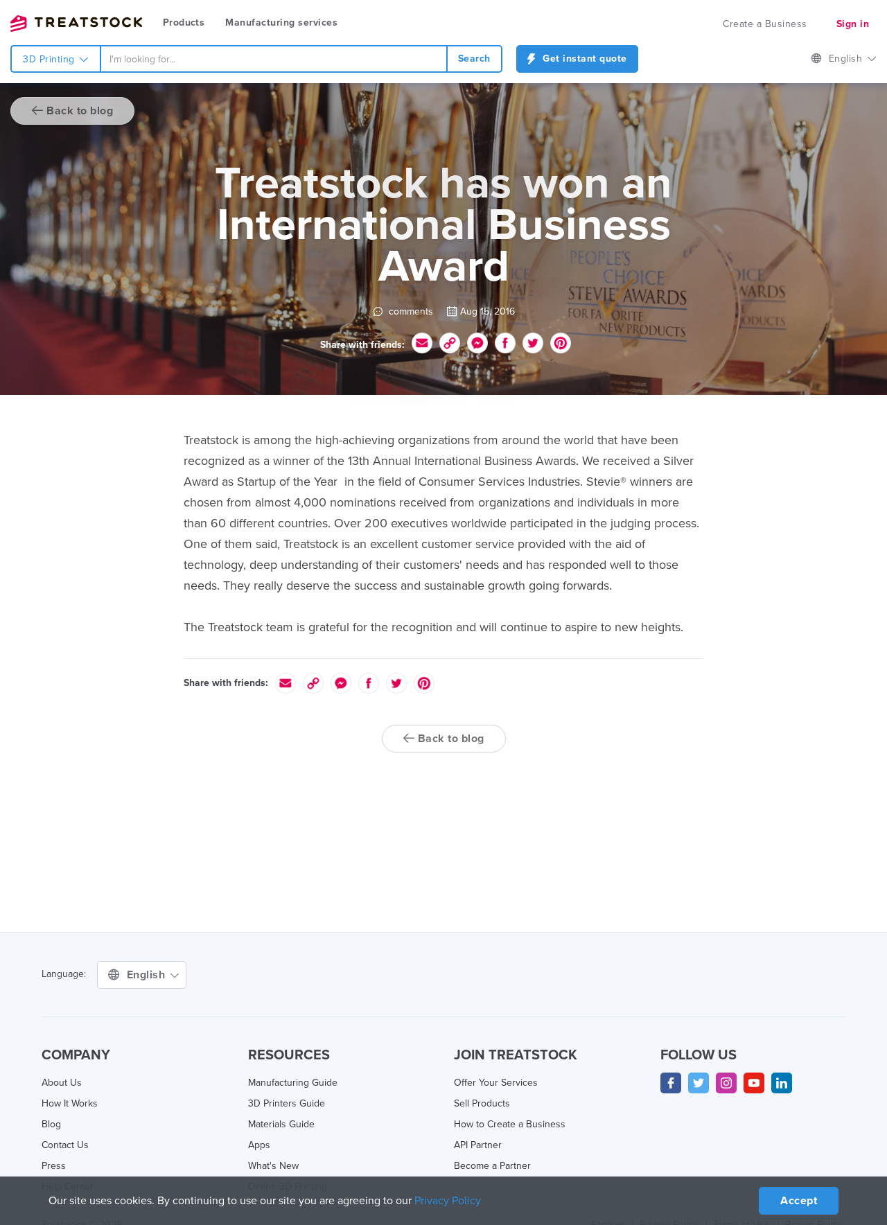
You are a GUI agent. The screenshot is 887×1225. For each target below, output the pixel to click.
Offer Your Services (496, 1083)
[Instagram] (726, 1083)
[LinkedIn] (781, 1083)
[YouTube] (754, 1083)
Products (183, 22)
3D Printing (50, 59)
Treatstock (76, 23)
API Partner (478, 1145)
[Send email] (422, 343)
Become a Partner (492, 1166)
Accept (798, 1201)
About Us (62, 1083)
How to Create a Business (509, 1124)
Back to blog (79, 111)
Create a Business (765, 24)
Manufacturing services (281, 22)
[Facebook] (670, 1083)
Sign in (853, 24)
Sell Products (482, 1103)
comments (409, 311)
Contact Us (65, 1145)
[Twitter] (698, 1083)
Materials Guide (281, 1124)
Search (474, 58)
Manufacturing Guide (292, 1083)
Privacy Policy (447, 1201)
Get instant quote (583, 58)
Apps (259, 1145)
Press (54, 1166)
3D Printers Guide (286, 1103)
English (847, 58)
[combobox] (273, 58)
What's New (273, 1166)
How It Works (70, 1103)
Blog (51, 1124)
